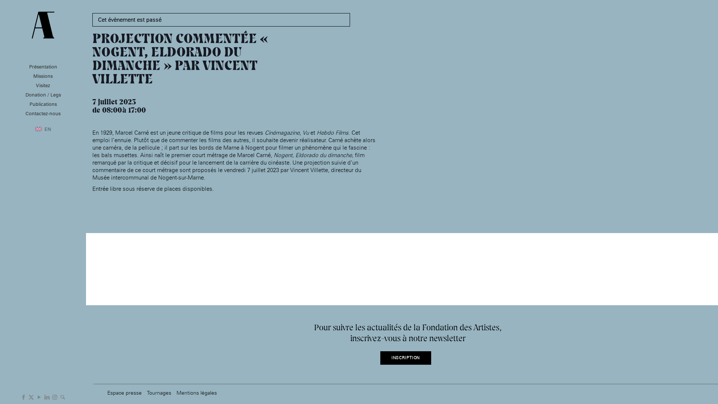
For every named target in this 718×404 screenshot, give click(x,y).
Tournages (159, 392)
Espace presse (124, 392)
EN (48, 129)
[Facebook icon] (23, 396)
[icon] (62, 396)
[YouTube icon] (39, 396)
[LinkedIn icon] (47, 396)
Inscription (406, 357)
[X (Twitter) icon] (31, 396)
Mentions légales (197, 392)
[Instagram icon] (55, 396)
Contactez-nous (43, 113)
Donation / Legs (43, 95)
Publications (43, 104)
